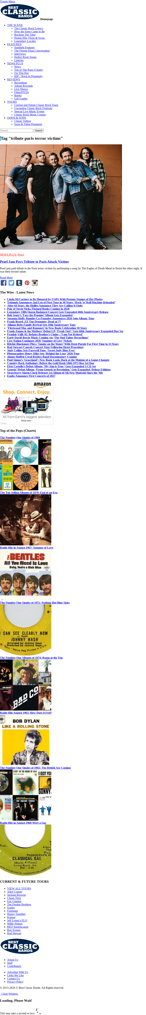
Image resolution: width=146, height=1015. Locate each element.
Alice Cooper (14, 891)
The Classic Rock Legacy (28, 28)
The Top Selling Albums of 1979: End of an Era (28, 492)
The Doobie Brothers (19, 904)
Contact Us (13, 978)
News (17, 66)
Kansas (11, 917)
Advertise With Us (17, 972)
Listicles (19, 60)
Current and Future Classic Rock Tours (36, 105)
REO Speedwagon (17, 926)
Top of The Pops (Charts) (28, 69)
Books (18, 95)
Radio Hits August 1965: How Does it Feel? (26, 712)
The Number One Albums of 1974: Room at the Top (31, 657)
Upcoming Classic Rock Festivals (33, 108)
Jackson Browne (16, 894)
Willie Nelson (14, 923)
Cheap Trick (14, 898)
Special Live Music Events (29, 111)
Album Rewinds (23, 85)
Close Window (9, 993)
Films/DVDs (21, 92)
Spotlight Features (24, 47)
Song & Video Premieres (28, 124)
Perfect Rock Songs (25, 57)
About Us (12, 959)
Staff (9, 962)
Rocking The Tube (24, 34)
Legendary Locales (25, 41)
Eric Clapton (14, 901)
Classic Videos (22, 121)
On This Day (21, 73)
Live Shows (21, 89)
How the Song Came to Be (29, 31)
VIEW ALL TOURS (19, 888)
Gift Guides (20, 98)
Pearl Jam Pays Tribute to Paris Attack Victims (34, 261)
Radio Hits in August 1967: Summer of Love (26, 547)
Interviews (20, 53)
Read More (6, 277)
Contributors (14, 966)
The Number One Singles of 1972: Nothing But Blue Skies (35, 602)
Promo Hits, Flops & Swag (29, 37)
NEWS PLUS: (8, 254)
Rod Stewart (14, 933)
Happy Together (16, 914)
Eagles (11, 907)
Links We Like (15, 975)
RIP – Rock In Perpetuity (28, 76)
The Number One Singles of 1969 (20, 437)
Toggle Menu (7, 1)
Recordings (20, 82)
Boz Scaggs (13, 930)
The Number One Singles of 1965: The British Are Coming (35, 767)
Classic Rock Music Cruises (30, 114)
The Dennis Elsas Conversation (32, 50)
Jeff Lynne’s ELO (17, 920)
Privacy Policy (15, 981)
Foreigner (12, 910)
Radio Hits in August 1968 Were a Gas (23, 822)
